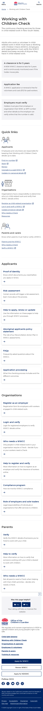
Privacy (4, 701)
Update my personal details (14, 173)
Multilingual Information (19, 703)
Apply (5, 164)
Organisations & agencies (12, 644)
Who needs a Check (10, 213)
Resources (6, 216)
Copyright (33, 701)
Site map (5, 703)
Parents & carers (9, 651)
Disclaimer (24, 701)
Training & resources (10, 655)
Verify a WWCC (9, 248)
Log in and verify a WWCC (13, 207)
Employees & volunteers (12, 647)
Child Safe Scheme (9, 637)
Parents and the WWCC (11, 242)
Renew (4, 167)
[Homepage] (15, 3)
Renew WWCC (21, 667)
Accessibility (13, 701)
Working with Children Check (14, 640)
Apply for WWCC (21, 661)
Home (4, 9)
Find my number (10, 161)
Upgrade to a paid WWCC (13, 170)
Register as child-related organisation (18, 204)
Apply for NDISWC (21, 674)
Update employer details (13, 210)
